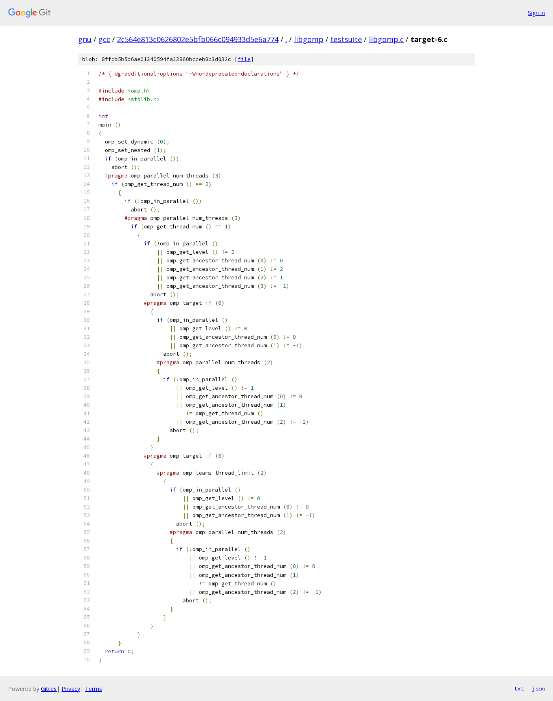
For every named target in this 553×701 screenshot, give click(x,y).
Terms (93, 689)
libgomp (308, 39)
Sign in (536, 13)
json (538, 688)
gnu (84, 39)
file (244, 59)
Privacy (71, 689)
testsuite (346, 39)
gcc (104, 39)
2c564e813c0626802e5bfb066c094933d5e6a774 (198, 39)
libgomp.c (386, 39)
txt (519, 688)
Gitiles (49, 689)
